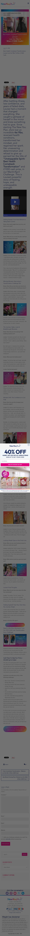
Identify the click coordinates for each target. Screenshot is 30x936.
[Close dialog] (29, 445)
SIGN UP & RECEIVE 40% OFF (15, 464)
